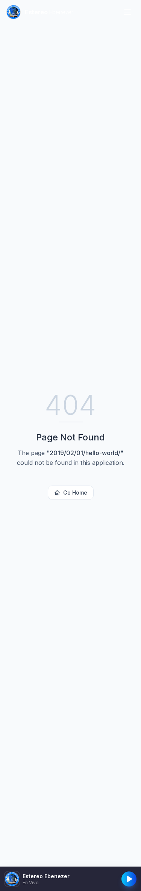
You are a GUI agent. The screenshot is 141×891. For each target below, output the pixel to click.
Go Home (75, 492)
